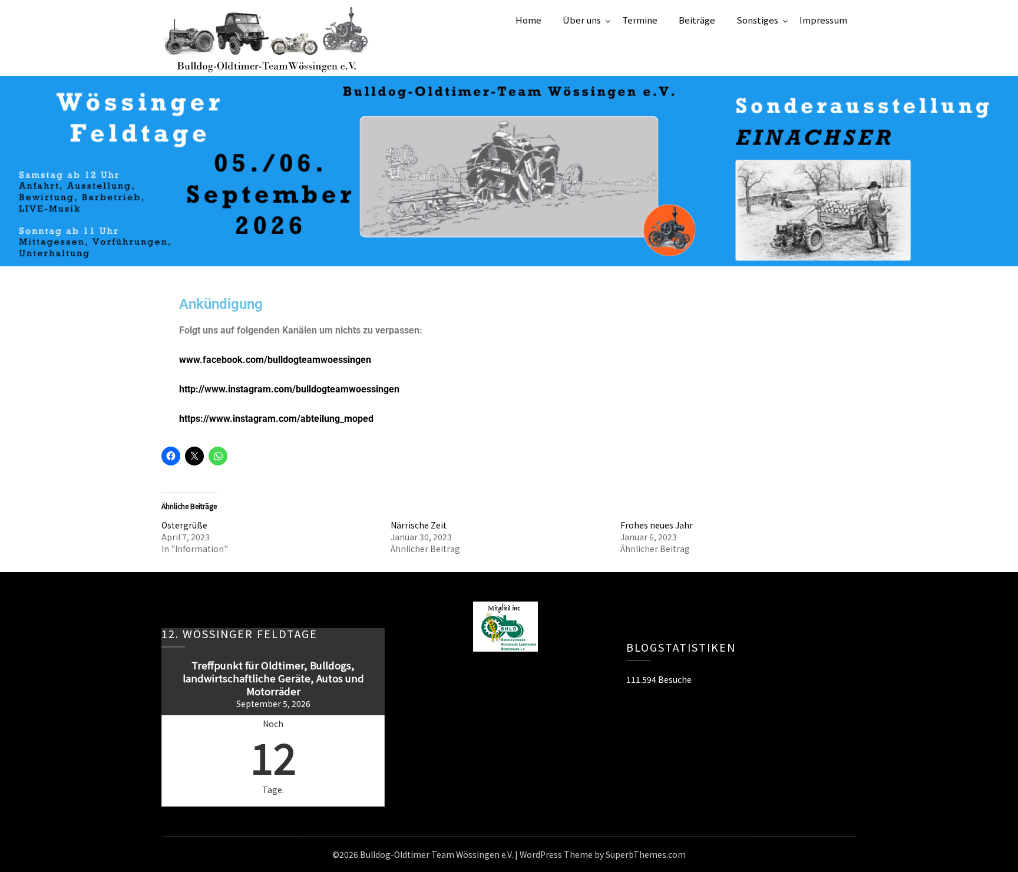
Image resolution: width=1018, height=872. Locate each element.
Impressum (823, 20)
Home (528, 20)
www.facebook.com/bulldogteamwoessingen (275, 359)
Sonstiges (757, 20)
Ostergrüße (184, 525)
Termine (639, 20)
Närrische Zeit (419, 525)
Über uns (582, 20)
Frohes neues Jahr (656, 525)
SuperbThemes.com (646, 854)
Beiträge (697, 20)
